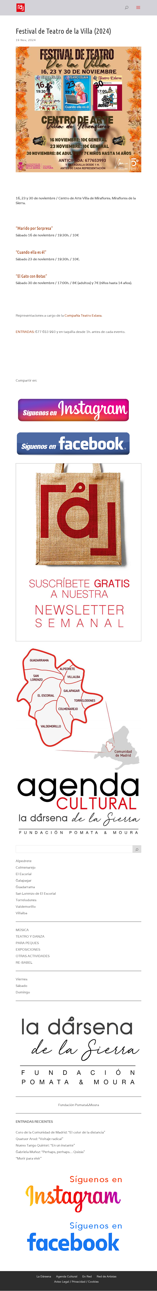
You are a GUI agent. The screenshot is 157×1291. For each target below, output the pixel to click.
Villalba (21, 913)
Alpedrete (24, 861)
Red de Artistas (106, 1276)
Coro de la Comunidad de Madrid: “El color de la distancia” (60, 1132)
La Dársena (44, 1276)
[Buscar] (136, 849)
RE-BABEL (24, 962)
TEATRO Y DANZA (30, 936)
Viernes (21, 979)
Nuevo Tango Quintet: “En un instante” (45, 1145)
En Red (87, 1276)
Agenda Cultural (66, 1276)
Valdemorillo (26, 906)
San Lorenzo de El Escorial (36, 893)
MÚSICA (22, 930)
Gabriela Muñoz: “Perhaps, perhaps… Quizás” (50, 1152)
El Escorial (24, 874)
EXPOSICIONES (28, 949)
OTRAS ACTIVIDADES (33, 956)
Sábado (21, 986)
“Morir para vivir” (29, 1158)
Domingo (23, 992)
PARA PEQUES (27, 943)
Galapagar (24, 880)
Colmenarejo (25, 867)
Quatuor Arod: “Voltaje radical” (39, 1139)
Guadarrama (25, 887)
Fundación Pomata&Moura (78, 1105)
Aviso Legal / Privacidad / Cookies (76, 1281)
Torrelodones (26, 900)
